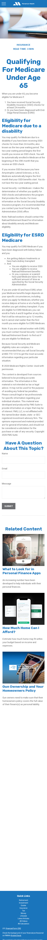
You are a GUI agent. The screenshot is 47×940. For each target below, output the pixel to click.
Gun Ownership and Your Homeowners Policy (23, 689)
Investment (23, 903)
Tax (23, 911)
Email (4, 468)
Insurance (23, 908)
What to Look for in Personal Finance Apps (22, 571)
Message (6, 483)
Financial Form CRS (13, 928)
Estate (23, 905)
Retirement (23, 900)
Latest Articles (23, 918)
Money (23, 913)
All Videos (23, 921)
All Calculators (23, 924)
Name (5, 453)
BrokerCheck (16, 936)
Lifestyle (23, 916)
